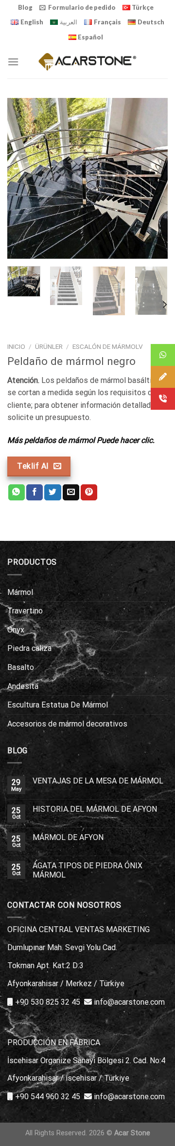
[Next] (152, 178)
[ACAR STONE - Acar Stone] (88, 61)
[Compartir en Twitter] (52, 492)
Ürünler (49, 346)
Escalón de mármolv (107, 346)
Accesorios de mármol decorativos (67, 723)
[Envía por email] (71, 492)
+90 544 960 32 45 (47, 1096)
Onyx (15, 629)
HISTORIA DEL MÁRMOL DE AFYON (95, 809)
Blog (25, 7)
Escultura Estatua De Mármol (57, 704)
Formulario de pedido (82, 7)
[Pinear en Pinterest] (89, 492)
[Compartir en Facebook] (34, 492)
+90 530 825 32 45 (47, 1002)
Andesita (22, 686)
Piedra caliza (29, 648)
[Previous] (23, 178)
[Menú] (13, 62)
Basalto (20, 667)
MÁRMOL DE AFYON (68, 837)
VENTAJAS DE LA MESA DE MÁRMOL (98, 780)
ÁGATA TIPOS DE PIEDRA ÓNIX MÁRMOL (87, 870)
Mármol (20, 592)
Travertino (25, 610)
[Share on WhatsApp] (16, 492)
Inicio (16, 346)
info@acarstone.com (129, 1002)
